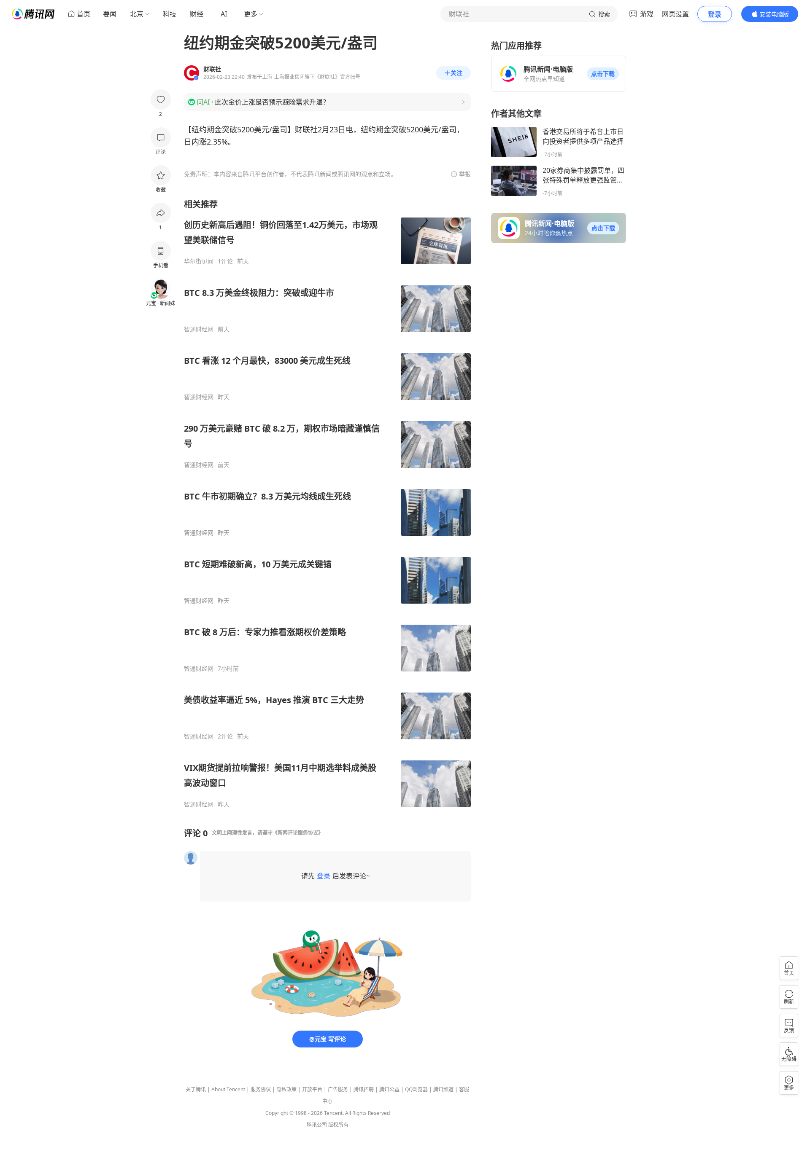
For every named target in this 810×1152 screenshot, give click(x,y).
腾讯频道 (443, 1089)
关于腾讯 (196, 1089)
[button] (603, 73)
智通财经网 (198, 329)
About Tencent (228, 1089)
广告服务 (338, 1089)
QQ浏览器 (416, 1089)
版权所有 (338, 1124)
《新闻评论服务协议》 (298, 832)
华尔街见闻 (198, 261)
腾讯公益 (389, 1089)
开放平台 (312, 1089)
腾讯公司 (317, 1124)
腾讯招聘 (364, 1089)
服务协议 (261, 1089)
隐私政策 (286, 1089)
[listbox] (327, 503)
